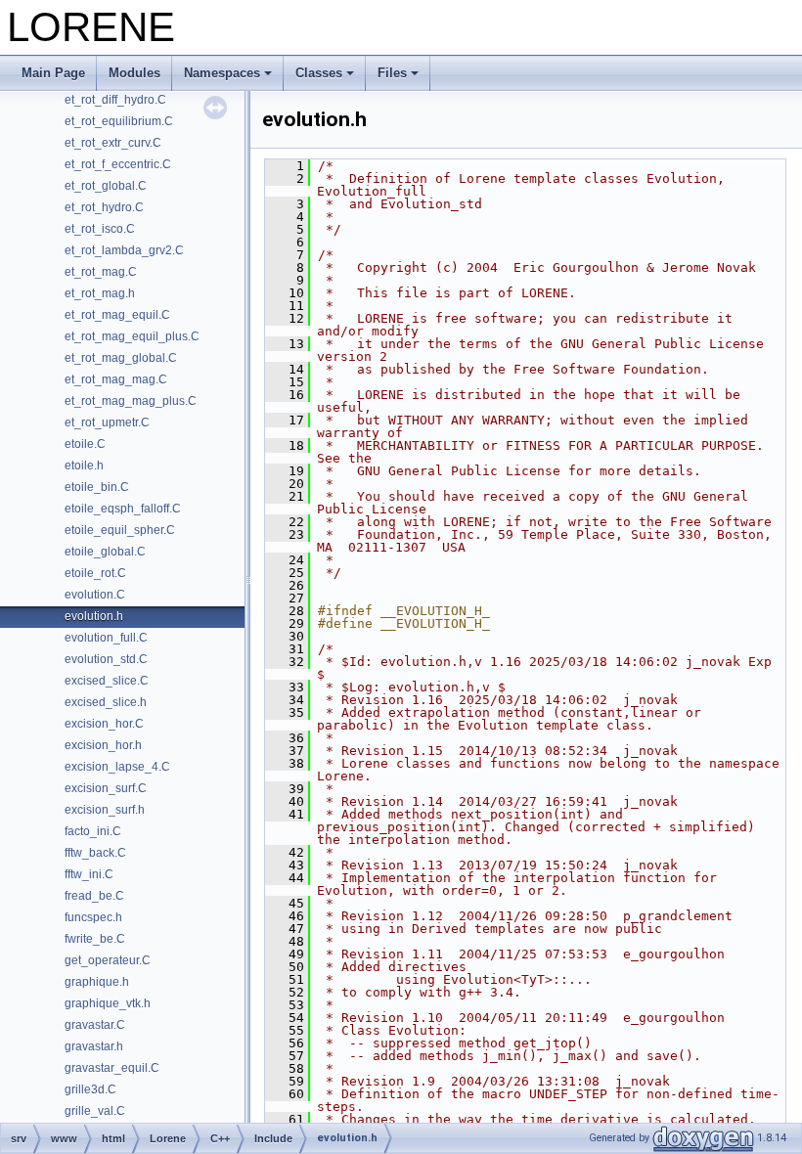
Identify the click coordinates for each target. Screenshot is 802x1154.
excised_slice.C (107, 681)
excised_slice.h (106, 702)
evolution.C (95, 594)
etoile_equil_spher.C (120, 530)
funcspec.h (93, 917)
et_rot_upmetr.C (107, 422)
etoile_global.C (105, 551)
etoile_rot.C (95, 573)
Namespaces (222, 73)
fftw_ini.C (89, 874)
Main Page (53, 73)
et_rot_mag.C (101, 272)
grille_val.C (95, 1111)
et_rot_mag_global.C (121, 358)
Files (392, 73)
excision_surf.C (106, 788)
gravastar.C (95, 1025)
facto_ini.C (93, 831)
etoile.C (85, 444)
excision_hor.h (103, 745)
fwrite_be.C (95, 939)
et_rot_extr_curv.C (113, 143)
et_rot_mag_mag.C (116, 379)
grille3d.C (90, 1089)
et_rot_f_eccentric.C (118, 164)
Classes (318, 73)
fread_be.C (94, 896)
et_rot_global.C (106, 186)
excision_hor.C (104, 724)
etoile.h (84, 465)
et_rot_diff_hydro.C (115, 100)
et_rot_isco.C (100, 229)
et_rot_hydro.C (104, 207)
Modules (134, 73)
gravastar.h (94, 1046)
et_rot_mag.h (100, 293)
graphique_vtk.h (108, 1003)
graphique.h (97, 982)
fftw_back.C (95, 853)
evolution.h (94, 616)
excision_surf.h (105, 810)
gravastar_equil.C (112, 1068)
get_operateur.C (108, 960)
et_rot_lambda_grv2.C (124, 250)
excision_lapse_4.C (117, 767)
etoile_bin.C (97, 487)
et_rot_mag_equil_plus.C (132, 336)
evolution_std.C (106, 659)
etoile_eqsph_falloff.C (123, 508)
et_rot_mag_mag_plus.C (131, 401)
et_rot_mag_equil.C (117, 315)
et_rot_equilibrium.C (119, 121)
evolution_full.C (106, 637)
